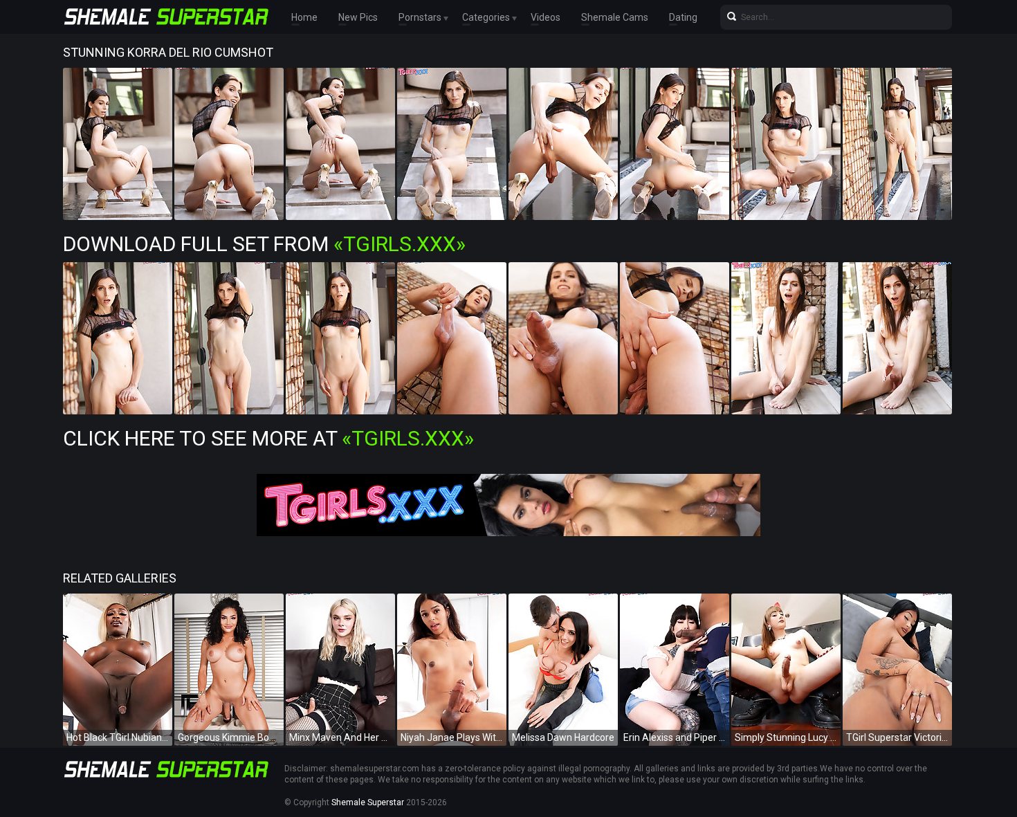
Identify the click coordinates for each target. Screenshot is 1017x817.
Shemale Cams (614, 17)
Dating (683, 17)
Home (304, 17)
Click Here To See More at (268, 438)
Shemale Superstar (367, 802)
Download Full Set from (264, 244)
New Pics (358, 17)
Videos (545, 17)
